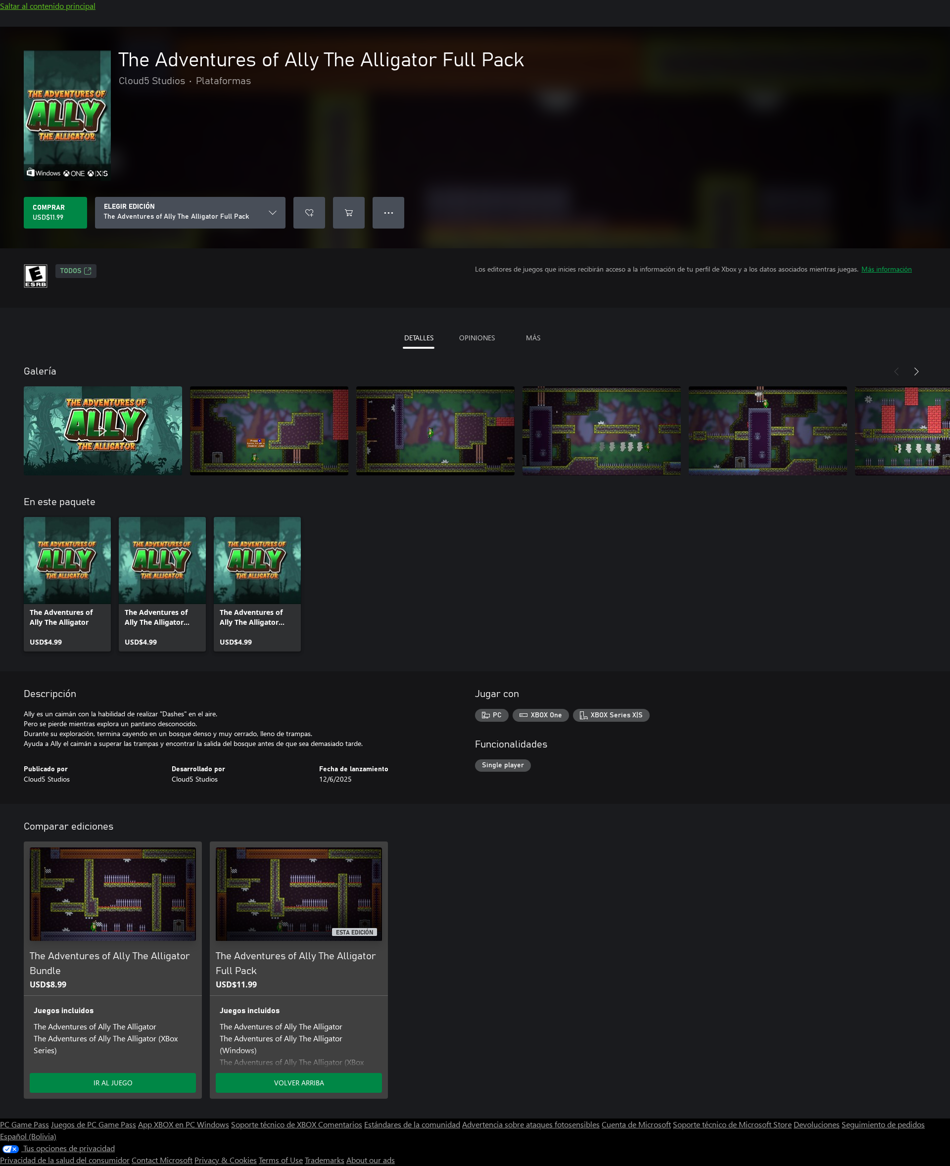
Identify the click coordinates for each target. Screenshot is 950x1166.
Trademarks (324, 1160)
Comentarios (340, 1124)
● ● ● (388, 212)
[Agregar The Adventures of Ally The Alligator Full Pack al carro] (349, 213)
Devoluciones (817, 1124)
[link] (67, 584)
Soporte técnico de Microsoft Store (732, 1124)
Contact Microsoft (162, 1160)
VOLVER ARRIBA (299, 1082)
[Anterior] (896, 371)
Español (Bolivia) (28, 1136)
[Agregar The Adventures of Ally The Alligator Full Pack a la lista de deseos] (309, 213)
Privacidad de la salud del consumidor (65, 1160)
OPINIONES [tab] (477, 337)
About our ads (370, 1160)
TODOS (71, 271)
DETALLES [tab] (418, 337)
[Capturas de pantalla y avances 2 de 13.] (269, 430)
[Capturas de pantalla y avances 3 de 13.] (435, 430)
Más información (886, 269)
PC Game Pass (24, 1124)
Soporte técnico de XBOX (274, 1124)
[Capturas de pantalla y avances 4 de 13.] (601, 430)
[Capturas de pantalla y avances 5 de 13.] (768, 430)
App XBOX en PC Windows (183, 1124)
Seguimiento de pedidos (883, 1124)
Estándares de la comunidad (412, 1124)
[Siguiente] (916, 371)
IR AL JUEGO (113, 1082)
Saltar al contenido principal (47, 5)
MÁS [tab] (533, 337)
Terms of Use (281, 1160)
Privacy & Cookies (225, 1160)
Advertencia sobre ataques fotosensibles (531, 1124)
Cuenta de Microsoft (636, 1124)
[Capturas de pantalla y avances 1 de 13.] (103, 430)
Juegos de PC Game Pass (93, 1124)
